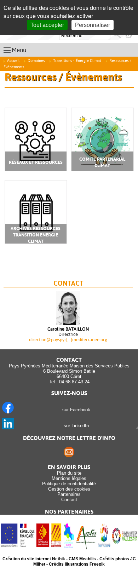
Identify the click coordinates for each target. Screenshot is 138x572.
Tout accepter (47, 25)
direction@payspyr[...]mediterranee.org (68, 339)
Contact (69, 499)
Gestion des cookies (69, 489)
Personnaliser (92, 25)
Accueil (13, 60)
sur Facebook (74, 409)
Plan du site (69, 473)
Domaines (36, 60)
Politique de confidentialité (69, 483)
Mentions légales (69, 478)
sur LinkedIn (75, 425)
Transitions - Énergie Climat (77, 60)
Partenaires (69, 494)
